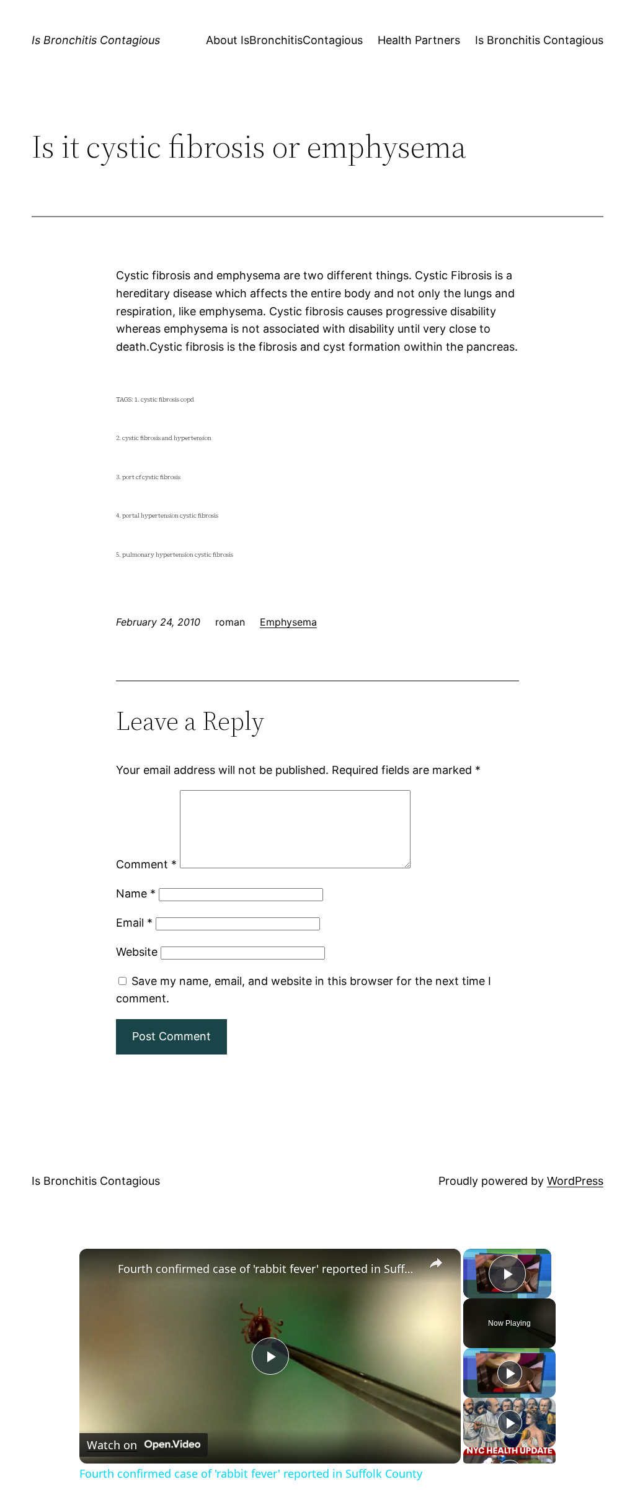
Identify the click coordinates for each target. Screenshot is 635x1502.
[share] (436, 1263)
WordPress (575, 1180)
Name (136, 893)
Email (134, 922)
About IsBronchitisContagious (284, 40)
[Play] (509, 1372)
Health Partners (419, 40)
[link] (99, 1268)
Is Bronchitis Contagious (96, 40)
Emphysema (288, 622)
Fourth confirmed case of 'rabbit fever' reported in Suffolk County (268, 1268)
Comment (146, 864)
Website (137, 951)
